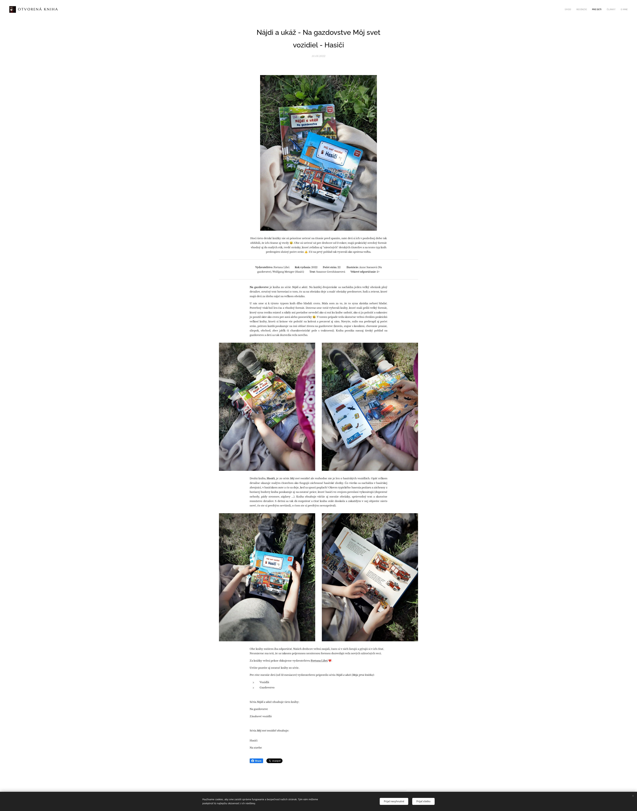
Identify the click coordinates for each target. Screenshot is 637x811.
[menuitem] (569, 9)
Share (258, 760)
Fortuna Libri (319, 660)
